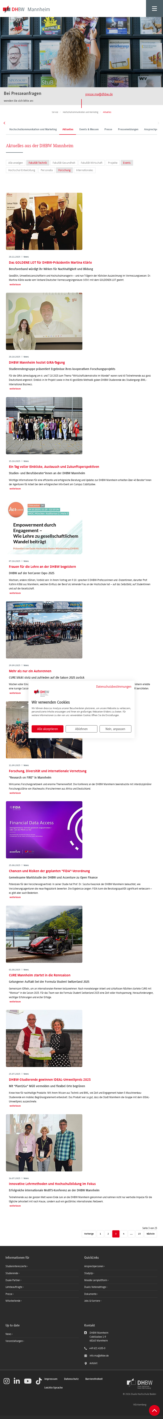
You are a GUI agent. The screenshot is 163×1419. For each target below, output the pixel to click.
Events (127, 162)
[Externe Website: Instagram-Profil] (6, 1381)
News (8, 1334)
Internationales (84, 170)
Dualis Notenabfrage (95, 1287)
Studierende (12, 1273)
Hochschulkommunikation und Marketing (33, 129)
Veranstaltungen (14, 1341)
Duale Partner (13, 1280)
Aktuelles (67, 129)
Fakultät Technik (38, 162)
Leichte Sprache (53, 1387)
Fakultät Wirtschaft (91, 162)
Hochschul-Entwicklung (21, 170)
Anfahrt (93, 1363)
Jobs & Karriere (92, 1300)
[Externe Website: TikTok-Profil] (39, 1381)
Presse (108, 129)
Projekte (112, 162)
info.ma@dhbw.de (99, 1355)
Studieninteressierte (16, 1266)
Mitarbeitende (13, 1300)
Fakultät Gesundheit (64, 162)
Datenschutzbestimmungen (113, 687)
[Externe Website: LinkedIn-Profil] (17, 1381)
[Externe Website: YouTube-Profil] (27, 1381)
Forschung (64, 170)
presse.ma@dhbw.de (99, 94)
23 (139, 1234)
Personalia (47, 170)
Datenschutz (71, 1379)
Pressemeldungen (128, 129)
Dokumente (90, 1294)
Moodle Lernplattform (96, 1280)
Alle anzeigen (15, 162)
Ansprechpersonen (94, 1266)
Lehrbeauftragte (14, 1287)
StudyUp (88, 1273)
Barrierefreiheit (94, 1379)
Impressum (50, 1379)
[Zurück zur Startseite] (139, 1383)
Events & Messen (89, 129)
